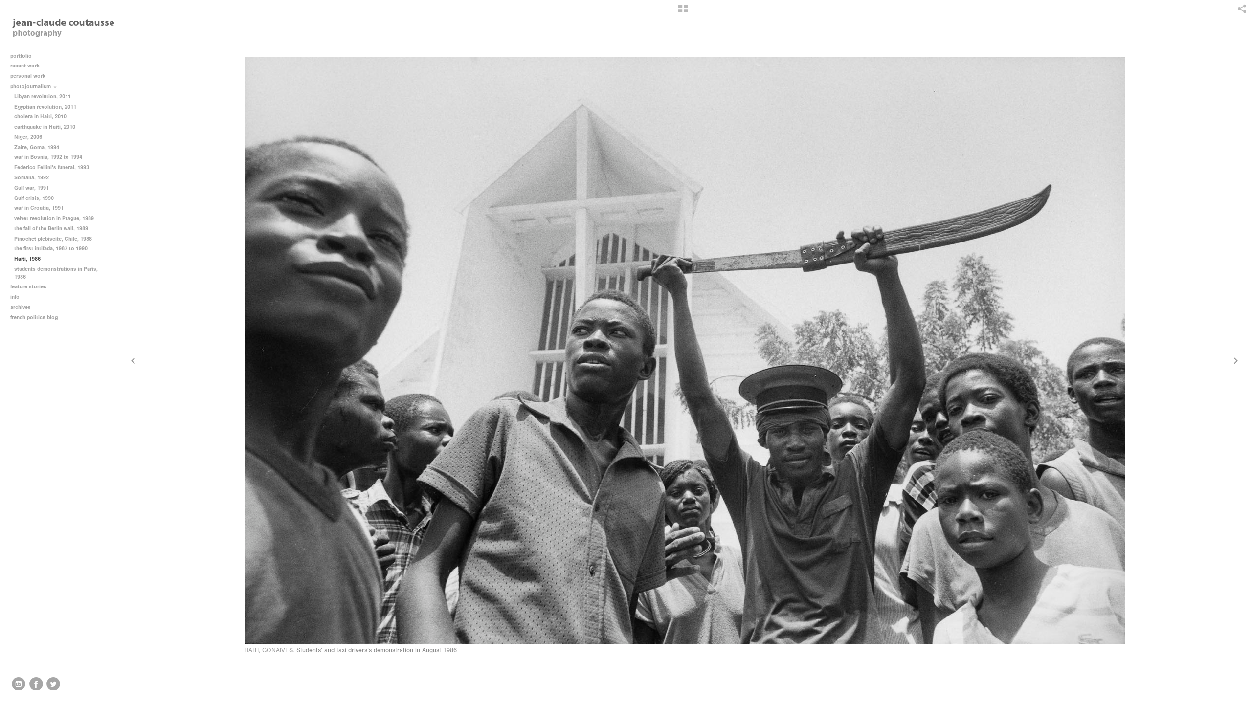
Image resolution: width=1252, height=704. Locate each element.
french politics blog (34, 317)
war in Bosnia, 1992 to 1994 (48, 157)
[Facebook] (36, 684)
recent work (25, 66)
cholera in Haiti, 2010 (40, 116)
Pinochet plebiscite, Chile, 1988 (53, 239)
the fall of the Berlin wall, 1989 (51, 228)
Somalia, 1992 (31, 178)
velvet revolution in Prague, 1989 (54, 218)
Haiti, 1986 (27, 259)
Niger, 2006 (28, 137)
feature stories (29, 287)
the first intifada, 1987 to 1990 (51, 248)
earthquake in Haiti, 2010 (44, 127)
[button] (683, 12)
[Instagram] (18, 684)
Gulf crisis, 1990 (34, 198)
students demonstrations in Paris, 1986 (56, 273)
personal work (28, 76)
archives (21, 307)
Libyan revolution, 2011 (42, 96)
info (15, 297)
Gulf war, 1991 (31, 188)
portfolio (21, 56)
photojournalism (31, 86)
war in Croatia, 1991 (39, 208)
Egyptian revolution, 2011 (45, 107)
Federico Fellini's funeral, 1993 (51, 167)
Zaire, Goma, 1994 (36, 147)
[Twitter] (53, 684)
